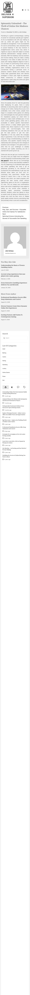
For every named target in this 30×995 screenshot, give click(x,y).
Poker (4, 376)
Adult (3, 349)
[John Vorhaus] (15, 237)
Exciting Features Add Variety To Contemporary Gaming (12, 316)
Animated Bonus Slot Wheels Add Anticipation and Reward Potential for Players (14, 399)
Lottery (4, 368)
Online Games (6, 372)
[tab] (5, 387)
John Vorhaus (22, 32)
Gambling (4, 364)
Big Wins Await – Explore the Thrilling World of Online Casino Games (14, 420)
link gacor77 (5, 160)
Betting (4, 353)
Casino (4, 356)
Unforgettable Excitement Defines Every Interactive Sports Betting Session (13, 406)
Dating (4, 360)
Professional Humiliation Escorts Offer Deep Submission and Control (13, 298)
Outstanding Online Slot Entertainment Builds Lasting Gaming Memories (14, 392)
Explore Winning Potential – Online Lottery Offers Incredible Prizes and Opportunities (14, 413)
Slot (3, 380)
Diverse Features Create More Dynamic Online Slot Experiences (14, 307)
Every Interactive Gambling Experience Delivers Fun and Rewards (14, 284)
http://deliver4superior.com (10, 253)
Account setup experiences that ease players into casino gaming (13, 275)
